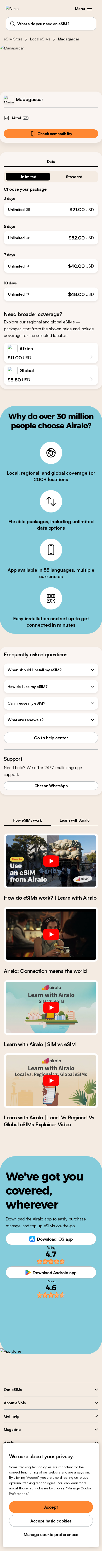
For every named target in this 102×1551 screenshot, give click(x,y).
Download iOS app (55, 1239)
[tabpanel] (51, 234)
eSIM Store (13, 39)
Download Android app (55, 1272)
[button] (89, 8)
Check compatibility (54, 133)
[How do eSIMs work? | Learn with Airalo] (51, 861)
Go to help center (51, 737)
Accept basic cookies (51, 1520)
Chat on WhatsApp (51, 785)
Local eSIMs (40, 39)
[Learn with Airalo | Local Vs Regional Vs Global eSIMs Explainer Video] (51, 1080)
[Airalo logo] (15, 8)
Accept (51, 1507)
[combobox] (51, 23)
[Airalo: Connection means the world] (51, 934)
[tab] (51, 161)
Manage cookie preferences (51, 1534)
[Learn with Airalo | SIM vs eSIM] (51, 1007)
